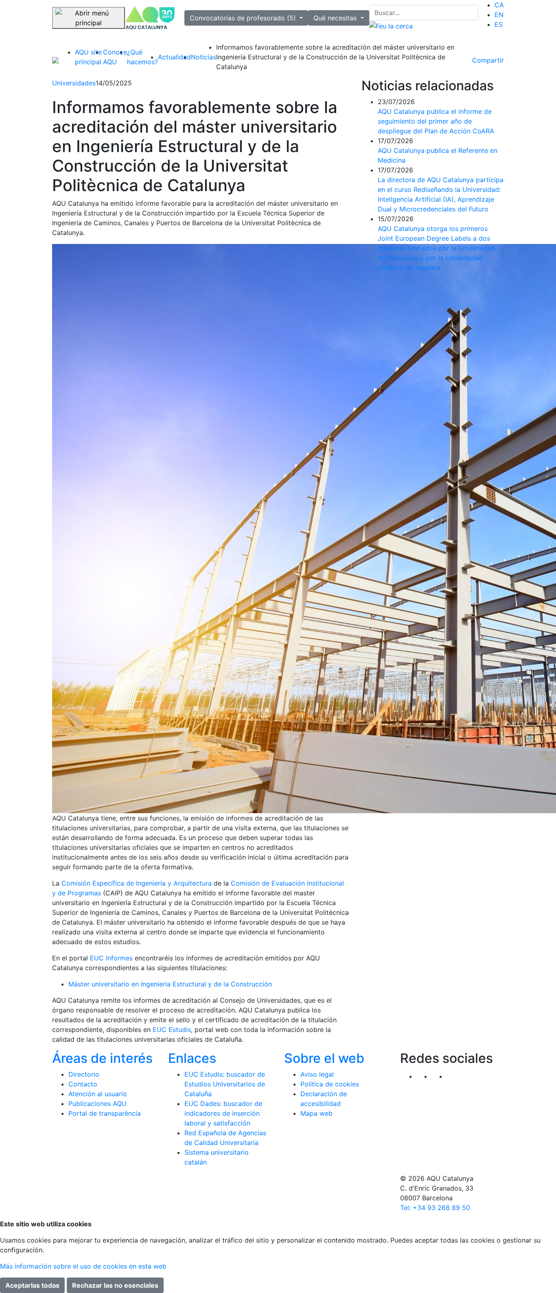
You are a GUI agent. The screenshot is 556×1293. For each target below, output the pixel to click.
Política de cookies (329, 1084)
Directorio (83, 1074)
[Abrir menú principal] (88, 18)
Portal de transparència (104, 1113)
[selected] (150, 18)
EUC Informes (111, 958)
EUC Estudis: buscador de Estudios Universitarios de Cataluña (224, 1084)
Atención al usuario (97, 1094)
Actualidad (174, 57)
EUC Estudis (172, 1029)
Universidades (74, 83)
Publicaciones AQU (97, 1103)
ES (499, 24)
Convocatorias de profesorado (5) (244, 18)
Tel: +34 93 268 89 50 (435, 1208)
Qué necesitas (336, 18)
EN (499, 15)
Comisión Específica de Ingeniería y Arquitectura (136, 883)
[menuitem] (499, 5)
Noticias (203, 57)
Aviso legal (317, 1074)
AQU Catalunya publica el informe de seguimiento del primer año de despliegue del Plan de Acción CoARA (436, 121)
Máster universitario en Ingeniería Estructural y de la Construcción (170, 984)
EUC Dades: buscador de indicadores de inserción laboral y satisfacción (223, 1113)
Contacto (82, 1084)
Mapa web (316, 1113)
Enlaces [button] (192, 1058)
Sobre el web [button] (324, 1058)
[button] (454, 1076)
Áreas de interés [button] (102, 1058)
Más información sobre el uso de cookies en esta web (83, 1266)
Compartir (488, 60)
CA (499, 5)
